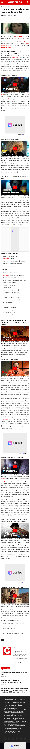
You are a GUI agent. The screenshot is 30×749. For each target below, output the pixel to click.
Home (2, 6)
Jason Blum (4, 419)
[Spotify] (20, 662)
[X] (6, 19)
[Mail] (17, 738)
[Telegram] (15, 19)
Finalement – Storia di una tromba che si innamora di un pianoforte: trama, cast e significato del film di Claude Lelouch (14, 690)
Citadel (3, 478)
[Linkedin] (12, 19)
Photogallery (7, 6)
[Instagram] (15, 662)
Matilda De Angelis (6, 47)
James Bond (6, 275)
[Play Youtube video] (15, 84)
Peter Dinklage (5, 98)
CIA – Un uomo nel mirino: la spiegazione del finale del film (11, 681)
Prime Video (7, 639)
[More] (19, 19)
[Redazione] (7, 655)
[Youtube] (25, 738)
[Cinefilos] (15, 2)
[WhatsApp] (9, 19)
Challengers (6, 258)
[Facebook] (2, 19)
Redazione (4, 15)
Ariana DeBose (15, 57)
